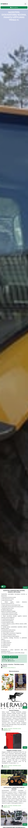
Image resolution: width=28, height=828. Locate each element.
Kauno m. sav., (6, 766)
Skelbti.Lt (5, 4)
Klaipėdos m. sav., (7, 729)
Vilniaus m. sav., (6, 806)
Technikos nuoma (17, 728)
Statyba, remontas (8, 728)
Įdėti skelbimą (14, 7)
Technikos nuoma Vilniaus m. (9, 667)
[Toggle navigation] (25, 4)
